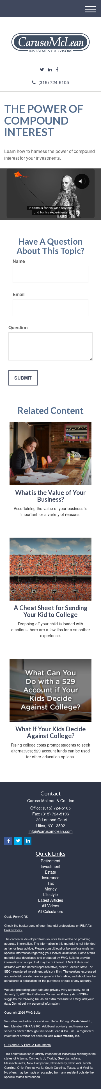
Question (18, 327)
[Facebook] (57, 69)
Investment (50, 866)
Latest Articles (50, 900)
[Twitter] (42, 69)
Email (18, 294)
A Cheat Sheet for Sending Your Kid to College (51, 611)
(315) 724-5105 (53, 82)
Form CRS (20, 916)
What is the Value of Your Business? (50, 496)
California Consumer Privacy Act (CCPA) (60, 994)
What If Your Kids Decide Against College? (50, 732)
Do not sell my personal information (35, 1003)
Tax (50, 883)
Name (19, 261)
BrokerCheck (13, 930)
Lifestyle (50, 894)
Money (51, 889)
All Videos (50, 905)
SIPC (36, 1026)
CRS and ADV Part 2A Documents (27, 1044)
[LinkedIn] (50, 69)
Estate (50, 872)
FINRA (28, 1026)
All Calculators (50, 911)
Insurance (50, 877)
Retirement (50, 860)
